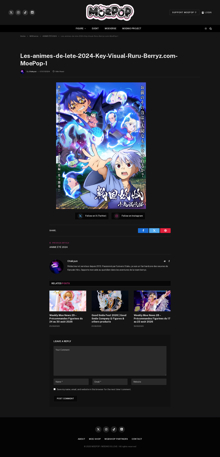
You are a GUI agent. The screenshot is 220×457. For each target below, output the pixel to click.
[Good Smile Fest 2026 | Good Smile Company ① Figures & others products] (110, 301)
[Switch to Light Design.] (206, 28)
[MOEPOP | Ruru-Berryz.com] (110, 12)
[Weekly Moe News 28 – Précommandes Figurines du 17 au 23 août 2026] (152, 301)
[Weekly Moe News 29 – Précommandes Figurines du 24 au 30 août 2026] (67, 301)
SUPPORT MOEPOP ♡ (184, 12)
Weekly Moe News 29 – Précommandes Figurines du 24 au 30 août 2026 (66, 318)
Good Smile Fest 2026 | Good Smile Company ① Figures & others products (109, 318)
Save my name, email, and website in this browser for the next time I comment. (94, 389)
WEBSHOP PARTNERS (116, 439)
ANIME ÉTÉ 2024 (58, 247)
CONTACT (137, 439)
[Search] (210, 28)
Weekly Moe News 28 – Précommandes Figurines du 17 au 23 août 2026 (152, 318)
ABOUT (81, 439)
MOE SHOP (95, 439)
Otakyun (33, 71)
